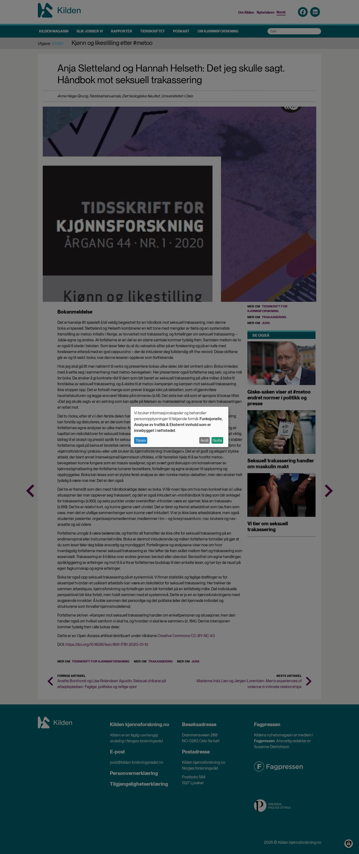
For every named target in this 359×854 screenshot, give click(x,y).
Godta (217, 440)
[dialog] (179, 427)
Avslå (204, 440)
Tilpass (141, 440)
